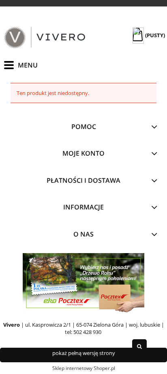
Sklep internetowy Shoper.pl (83, 368)
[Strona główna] (44, 38)
